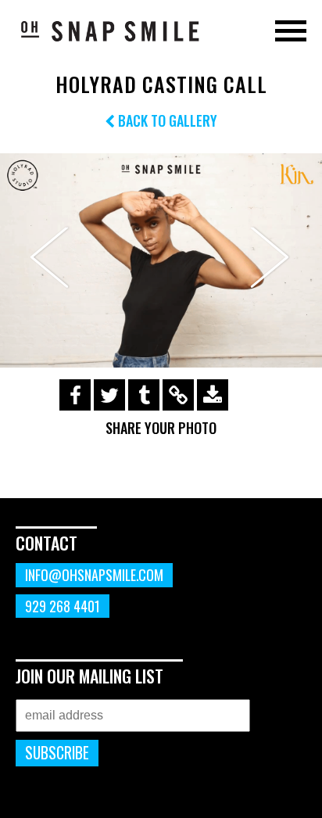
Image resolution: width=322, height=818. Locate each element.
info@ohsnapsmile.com (94, 575)
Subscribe (57, 752)
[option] (161, 260)
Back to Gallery (166, 120)
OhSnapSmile (109, 30)
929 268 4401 (62, 606)
